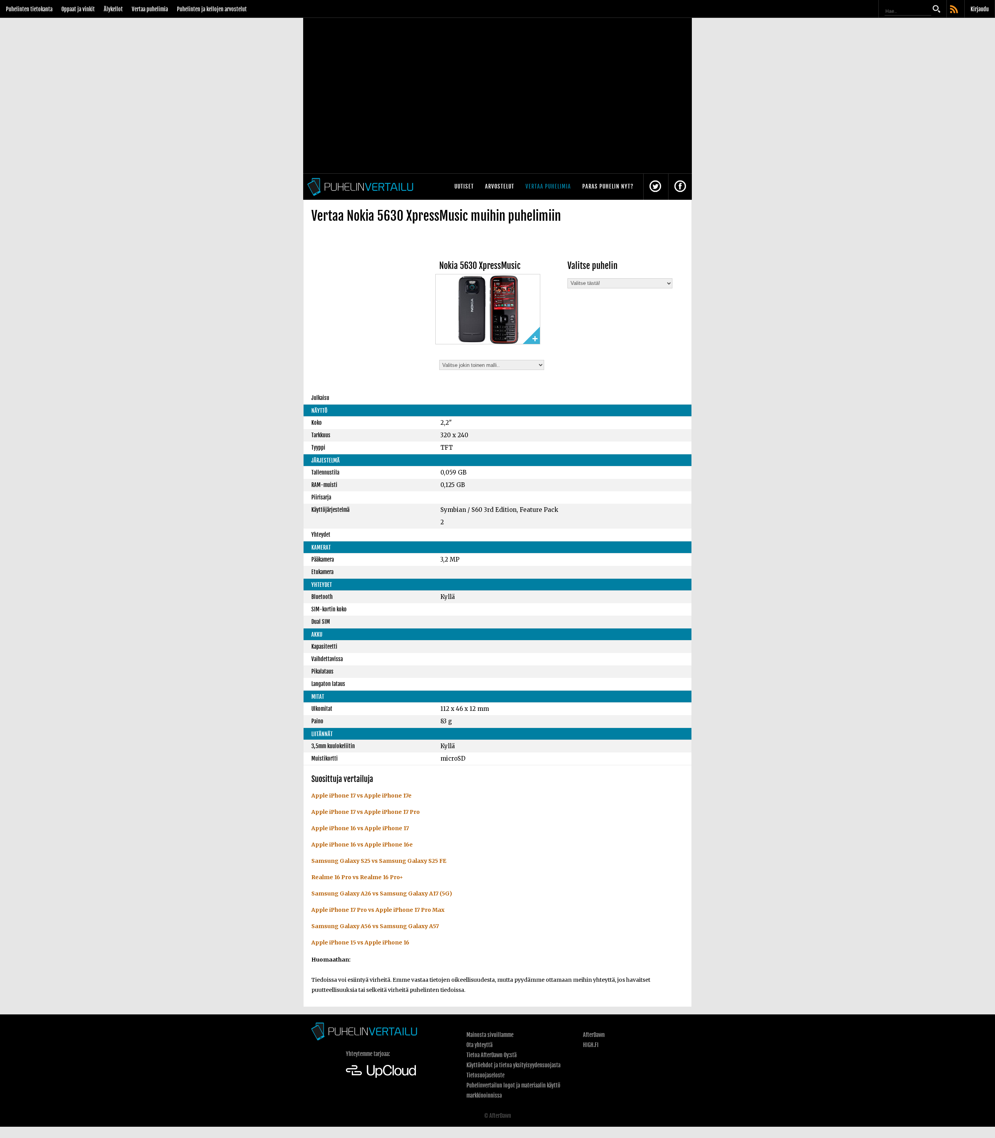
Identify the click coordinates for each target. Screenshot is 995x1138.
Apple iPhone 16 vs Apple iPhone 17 (360, 828)
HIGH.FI (591, 1045)
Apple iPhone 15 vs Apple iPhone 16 (360, 942)
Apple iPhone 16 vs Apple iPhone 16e (362, 844)
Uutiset (464, 186)
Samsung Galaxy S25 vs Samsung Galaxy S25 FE (378, 860)
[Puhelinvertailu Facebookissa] (680, 187)
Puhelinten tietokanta (29, 9)
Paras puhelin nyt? (608, 186)
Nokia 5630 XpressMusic (479, 265)
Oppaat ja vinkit (78, 9)
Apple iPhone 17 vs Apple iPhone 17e (361, 795)
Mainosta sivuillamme (489, 1035)
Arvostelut (499, 186)
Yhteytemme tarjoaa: (368, 1054)
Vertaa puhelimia (150, 9)
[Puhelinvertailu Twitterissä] (655, 187)
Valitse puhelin (592, 265)
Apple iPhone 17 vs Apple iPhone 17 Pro (365, 811)
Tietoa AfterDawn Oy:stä (491, 1055)
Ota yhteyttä (479, 1045)
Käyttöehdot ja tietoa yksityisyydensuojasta (513, 1065)
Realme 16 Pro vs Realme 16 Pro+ (357, 877)
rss (955, 10)
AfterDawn (594, 1035)
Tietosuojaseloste (485, 1075)
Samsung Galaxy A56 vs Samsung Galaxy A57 (375, 926)
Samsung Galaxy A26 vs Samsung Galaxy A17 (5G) (381, 893)
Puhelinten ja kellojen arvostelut (212, 9)
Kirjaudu (980, 9)
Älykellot (113, 9)
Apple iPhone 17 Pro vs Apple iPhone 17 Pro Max (378, 909)
